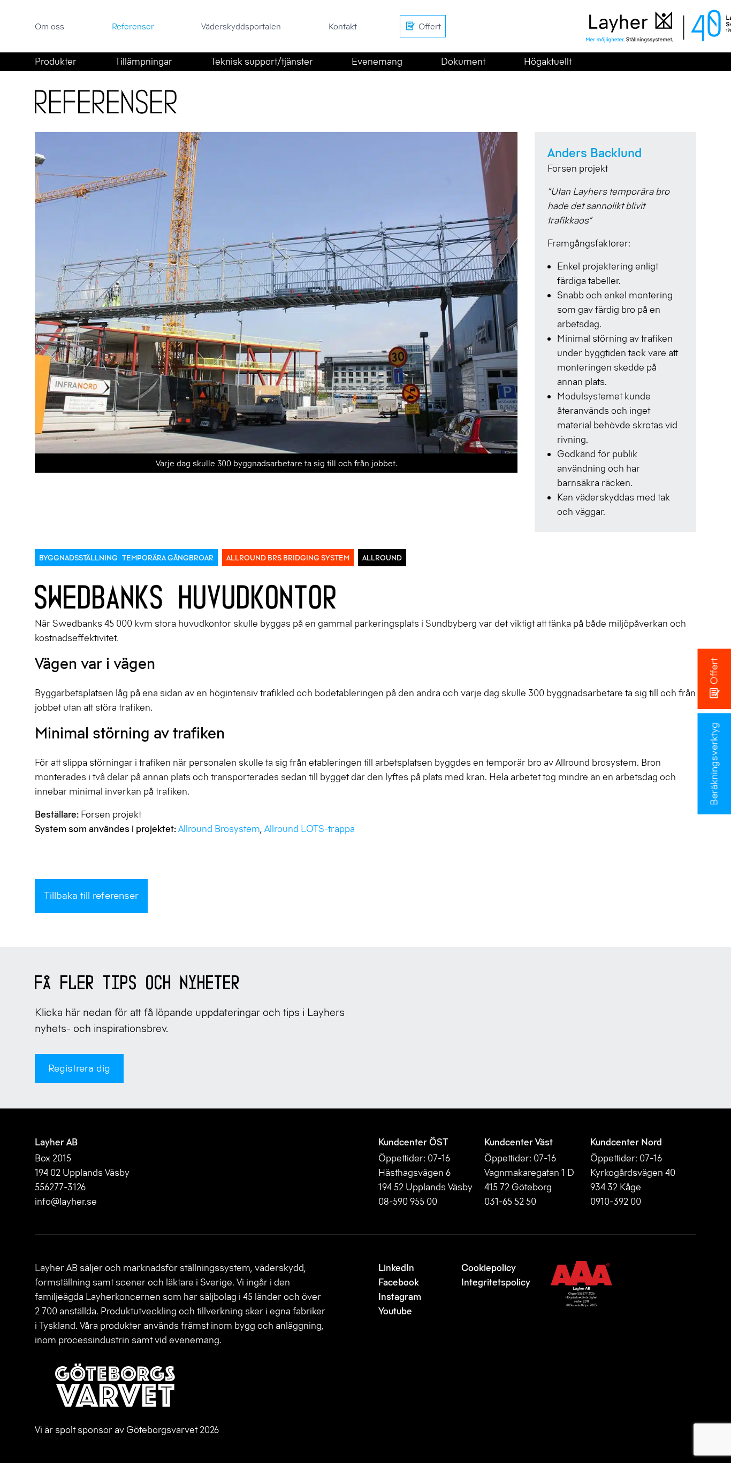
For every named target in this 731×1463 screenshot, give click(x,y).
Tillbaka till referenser (91, 895)
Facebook (398, 1282)
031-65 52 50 (510, 1201)
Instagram (399, 1297)
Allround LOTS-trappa (309, 829)
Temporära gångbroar (168, 558)
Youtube (395, 1311)
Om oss (49, 26)
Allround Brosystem (219, 829)
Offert (713, 671)
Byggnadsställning (78, 558)
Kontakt (343, 26)
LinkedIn (396, 1268)
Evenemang (377, 61)
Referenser (133, 26)
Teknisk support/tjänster (262, 61)
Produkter (56, 61)
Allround (382, 558)
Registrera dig (79, 1068)
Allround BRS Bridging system (287, 558)
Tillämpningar (143, 61)
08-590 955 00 (407, 1201)
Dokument (463, 61)
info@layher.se (66, 1201)
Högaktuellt (548, 61)
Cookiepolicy (488, 1268)
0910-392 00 (615, 1201)
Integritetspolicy (495, 1282)
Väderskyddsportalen (241, 26)
